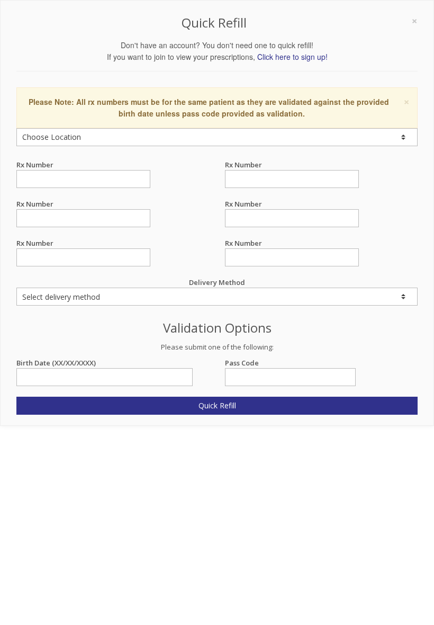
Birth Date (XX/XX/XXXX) (56, 363)
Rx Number (34, 164)
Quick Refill (217, 405)
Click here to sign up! (292, 56)
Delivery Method (217, 282)
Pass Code (242, 363)
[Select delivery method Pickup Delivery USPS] (217, 297)
